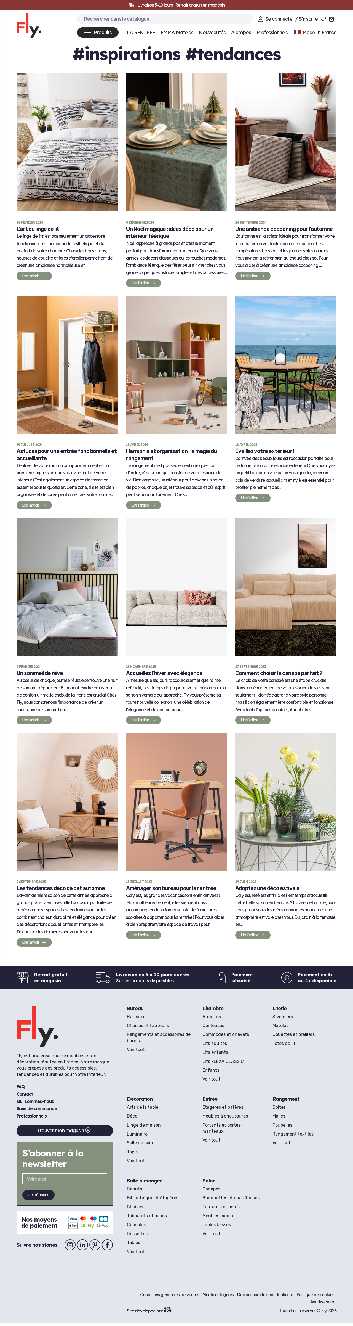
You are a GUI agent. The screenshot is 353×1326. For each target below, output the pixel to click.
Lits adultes (214, 1043)
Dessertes (137, 1233)
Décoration (140, 1099)
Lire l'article (31, 276)
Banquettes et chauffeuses (231, 1197)
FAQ (21, 1086)
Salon (208, 1180)
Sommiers (282, 1016)
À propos (241, 32)
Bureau (135, 1008)
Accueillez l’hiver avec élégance (164, 673)
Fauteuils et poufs (221, 1206)
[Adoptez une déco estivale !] (285, 802)
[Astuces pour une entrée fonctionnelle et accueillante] (67, 365)
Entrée (209, 1099)
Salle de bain (140, 1142)
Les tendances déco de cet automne (61, 888)
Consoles (136, 1224)
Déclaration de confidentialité (265, 1294)
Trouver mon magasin (60, 1130)
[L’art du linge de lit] (67, 142)
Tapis (132, 1152)
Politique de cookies (315, 1294)
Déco (132, 1116)
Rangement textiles (293, 1134)
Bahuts (134, 1189)
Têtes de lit (283, 1043)
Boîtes (279, 1107)
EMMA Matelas (177, 32)
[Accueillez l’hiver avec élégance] (176, 587)
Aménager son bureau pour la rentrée (171, 888)
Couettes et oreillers (293, 1034)
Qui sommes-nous (35, 1101)
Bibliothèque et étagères (152, 1197)
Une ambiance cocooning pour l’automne (284, 229)
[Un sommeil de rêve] (67, 587)
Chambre (212, 1008)
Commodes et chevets (225, 1034)
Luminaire (137, 1134)
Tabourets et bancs (147, 1215)
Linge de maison (144, 1125)
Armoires (211, 1016)
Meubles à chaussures (225, 1116)
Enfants (210, 1070)
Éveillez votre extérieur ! (264, 451)
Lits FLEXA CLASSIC (223, 1061)
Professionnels (32, 1116)
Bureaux (136, 1016)
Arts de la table (142, 1107)
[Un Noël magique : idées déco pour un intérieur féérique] (176, 142)
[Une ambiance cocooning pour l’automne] (285, 142)
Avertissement (323, 1301)
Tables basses (216, 1224)
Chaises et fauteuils (148, 1025)
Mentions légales (218, 1294)
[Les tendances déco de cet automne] (67, 802)
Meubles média (217, 1215)
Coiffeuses (213, 1025)
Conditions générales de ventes (169, 1294)
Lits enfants (215, 1052)
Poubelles (282, 1125)
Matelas (280, 1025)
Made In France (318, 32)
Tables (133, 1242)
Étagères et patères (222, 1107)
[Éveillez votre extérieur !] (285, 365)
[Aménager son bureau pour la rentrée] (176, 802)
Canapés (211, 1189)
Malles (278, 1116)
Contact (25, 1094)
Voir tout (136, 1049)
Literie (279, 1008)
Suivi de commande (37, 1108)
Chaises (135, 1206)
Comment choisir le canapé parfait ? (278, 673)
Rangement (285, 1099)
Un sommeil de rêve (40, 673)
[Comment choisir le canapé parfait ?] (285, 587)
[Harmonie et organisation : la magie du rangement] (176, 365)
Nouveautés (212, 32)
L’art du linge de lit (38, 229)
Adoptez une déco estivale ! (268, 888)
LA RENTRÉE (141, 32)
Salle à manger (144, 1180)
